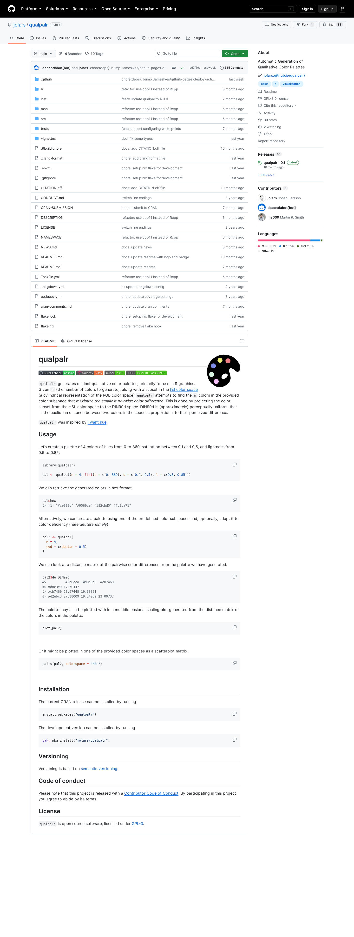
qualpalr (38, 25)
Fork (307, 24)
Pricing (169, 8)
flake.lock (48, 316)
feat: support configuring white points (151, 128)
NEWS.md (49, 247)
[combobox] (189, 53)
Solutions (55, 8)
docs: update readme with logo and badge (155, 257)
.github (46, 79)
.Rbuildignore (51, 148)
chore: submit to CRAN (139, 208)
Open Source (113, 8)
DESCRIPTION (52, 217)
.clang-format (51, 158)
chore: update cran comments (145, 306)
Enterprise (144, 8)
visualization (291, 84)
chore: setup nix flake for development (152, 168)
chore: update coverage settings (147, 296)
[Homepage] (11, 9)
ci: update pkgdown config (143, 287)
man (44, 109)
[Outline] (242, 341)
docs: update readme (139, 267)
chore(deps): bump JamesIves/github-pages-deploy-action (137, 68)
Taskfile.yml (50, 277)
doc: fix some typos (137, 138)
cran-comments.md (56, 306)
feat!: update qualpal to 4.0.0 (145, 99)
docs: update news (137, 247)
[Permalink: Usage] (35, 434)
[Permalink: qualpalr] (35, 359)
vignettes (48, 138)
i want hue (97, 422)
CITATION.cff (51, 188)
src (43, 119)
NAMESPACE (51, 237)
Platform (29, 8)
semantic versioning (99, 768)
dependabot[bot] (56, 68)
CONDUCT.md (52, 198)
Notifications (279, 24)
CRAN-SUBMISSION (57, 208)
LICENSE (48, 227)
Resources (83, 8)
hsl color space (184, 389)
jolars (19, 25)
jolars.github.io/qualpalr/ (284, 75)
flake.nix (47, 326)
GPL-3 (137, 823)
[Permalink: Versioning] (35, 756)
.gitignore (48, 178)
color (264, 84)
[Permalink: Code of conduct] (35, 780)
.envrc (46, 168)
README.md (50, 267)
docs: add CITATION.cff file (143, 148)
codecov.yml (51, 296)
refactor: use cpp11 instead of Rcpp (150, 89)
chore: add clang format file (143, 158)
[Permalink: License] (35, 811)
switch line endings (136, 198)
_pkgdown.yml (52, 287)
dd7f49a (195, 67)
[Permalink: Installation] (35, 689)
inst (43, 99)
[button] (235, 464)
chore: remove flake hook (142, 326)
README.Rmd (52, 257)
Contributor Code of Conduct (151, 793)
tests (45, 128)
